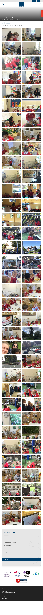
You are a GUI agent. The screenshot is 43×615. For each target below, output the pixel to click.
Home (3, 19)
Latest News (7, 549)
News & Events (11, 19)
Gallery (19, 19)
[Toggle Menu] (3, 4)
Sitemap (3, 596)
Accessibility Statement (6, 595)
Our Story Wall (7, 545)
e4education (13, 592)
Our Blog (6, 552)
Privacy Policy (4, 597)
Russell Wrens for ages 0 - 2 (10, 542)
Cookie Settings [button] (4, 598)
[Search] (40, 4)
